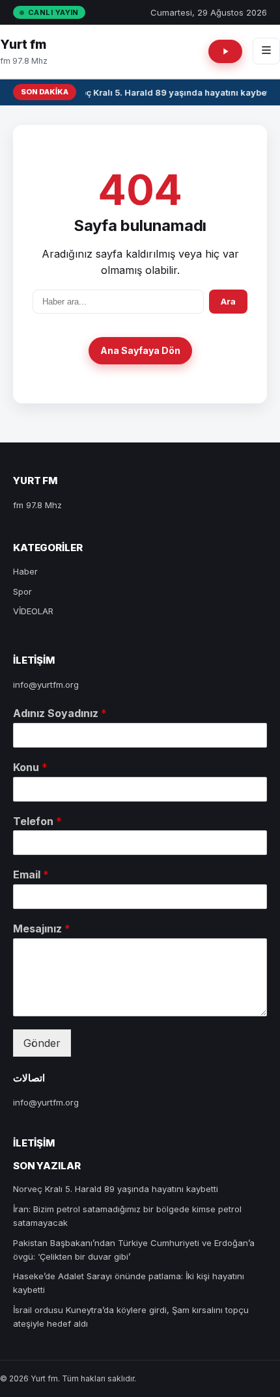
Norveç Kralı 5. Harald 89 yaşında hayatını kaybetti (167, 92)
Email (31, 874)
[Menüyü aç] (266, 51)
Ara (228, 301)
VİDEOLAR (33, 611)
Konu (30, 767)
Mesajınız (41, 928)
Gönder (42, 1043)
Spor (22, 591)
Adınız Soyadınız (60, 713)
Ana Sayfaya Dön (140, 350)
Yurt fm (23, 44)
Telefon (37, 821)
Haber (25, 571)
